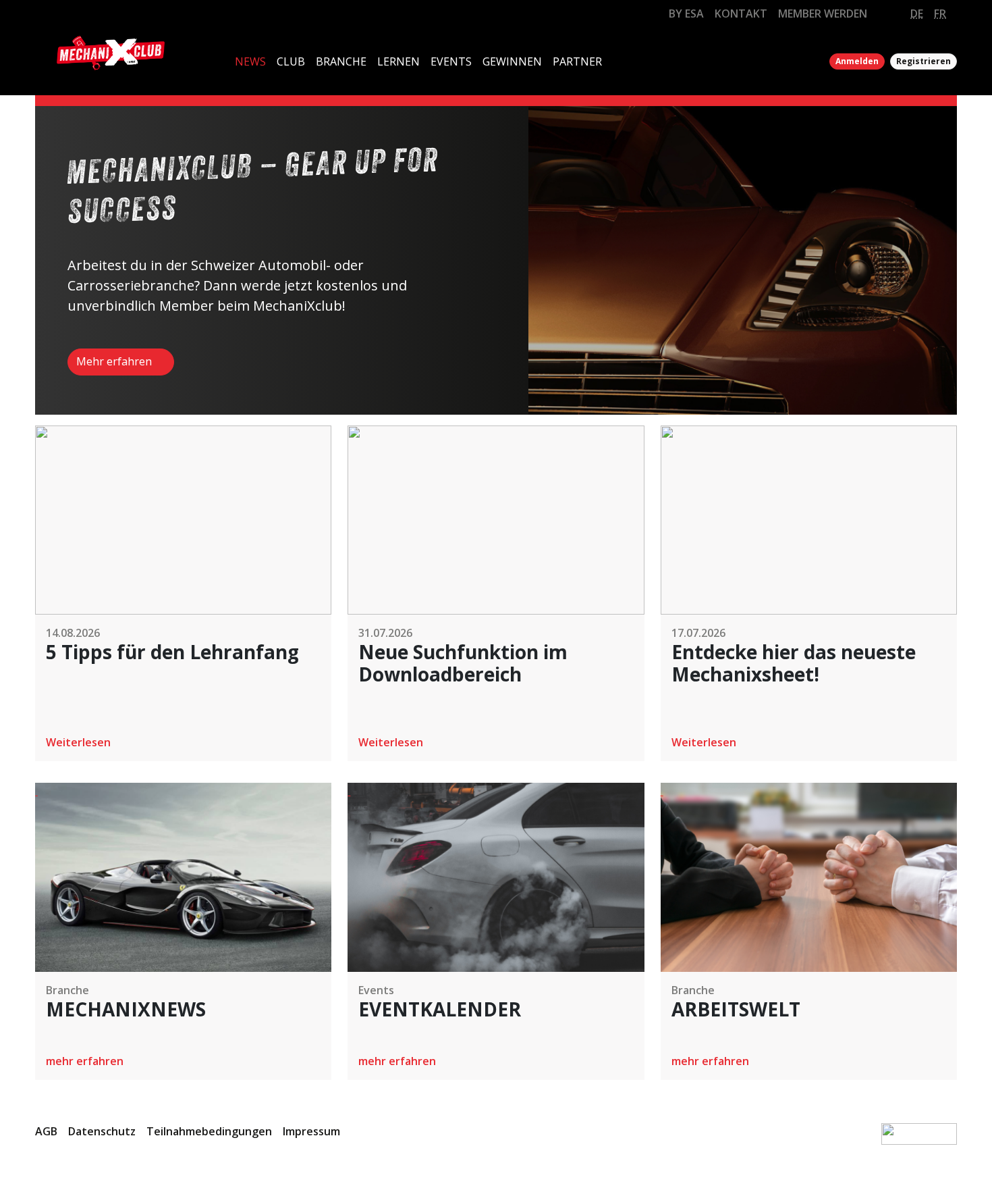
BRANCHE (341, 61)
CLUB (291, 61)
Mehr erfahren (115, 361)
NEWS (250, 61)
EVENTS (451, 61)
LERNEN (398, 61)
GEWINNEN (512, 61)
